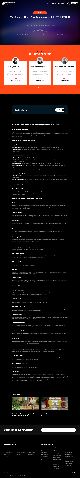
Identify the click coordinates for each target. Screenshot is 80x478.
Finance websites (56, 466)
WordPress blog (7, 450)
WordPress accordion (8, 448)
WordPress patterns (29, 34)
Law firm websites (68, 452)
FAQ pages (43, 459)
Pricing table (18, 454)
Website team (30, 450)
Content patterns (31, 448)
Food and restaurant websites (70, 447)
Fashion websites (56, 464)
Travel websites (68, 465)
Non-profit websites (68, 454)
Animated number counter (21, 452)
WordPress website (18, 136)
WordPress (22, 34)
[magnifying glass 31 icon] (41, 30)
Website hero (6, 447)
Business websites (56, 453)
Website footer (6, 454)
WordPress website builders (58, 349)
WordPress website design (38, 257)
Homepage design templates (46, 447)
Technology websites (69, 461)
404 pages (43, 450)
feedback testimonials (54, 215)
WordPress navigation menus (21, 450)
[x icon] (34, 30)
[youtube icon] (73, 473)
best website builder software (56, 377)
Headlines (6, 456)
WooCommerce (31, 454)
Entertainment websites (57, 461)
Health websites (68, 448)
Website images (19, 447)
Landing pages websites (45, 448)
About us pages (44, 452)
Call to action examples (8, 452)
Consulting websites (56, 457)
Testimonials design (37, 34)
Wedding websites (68, 467)
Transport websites (68, 463)
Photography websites (69, 456)
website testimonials (30, 294)
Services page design (45, 456)
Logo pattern (18, 448)
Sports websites (68, 459)
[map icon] (75, 473)
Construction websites (57, 455)
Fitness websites (56, 468)
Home (18, 34)
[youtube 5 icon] (45, 30)
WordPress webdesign (34, 343)
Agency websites (56, 447)
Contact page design (44, 454)
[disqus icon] (38, 30)
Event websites (56, 462)
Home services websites (69, 450)
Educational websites (57, 459)
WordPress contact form (32, 447)
